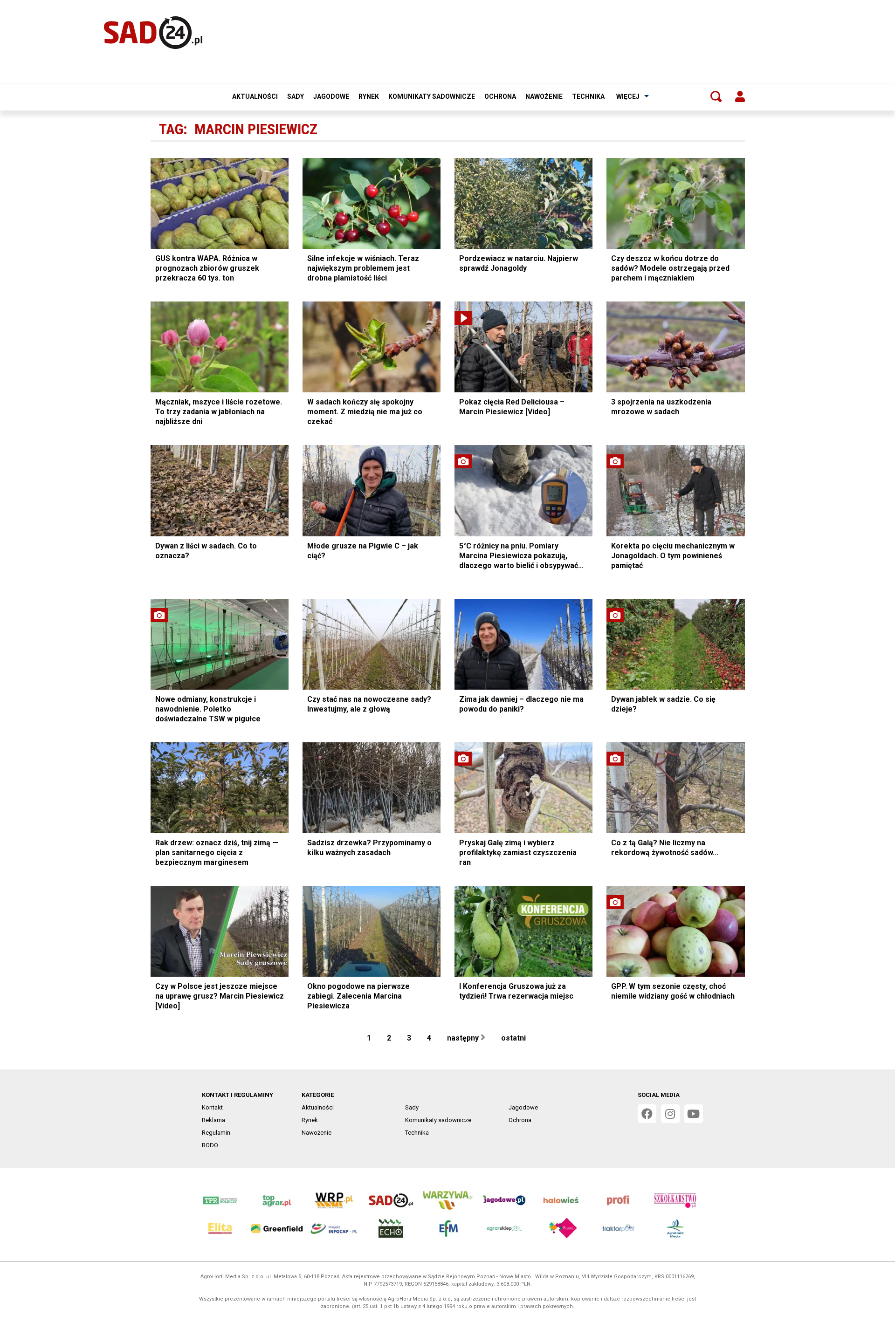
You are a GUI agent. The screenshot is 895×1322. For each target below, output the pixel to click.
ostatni (514, 1038)
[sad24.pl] (153, 32)
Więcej (628, 96)
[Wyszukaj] (716, 96)
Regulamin (216, 1132)
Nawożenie (544, 96)
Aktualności (255, 96)
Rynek (368, 96)
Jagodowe (331, 96)
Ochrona (500, 96)
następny (464, 1038)
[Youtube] (693, 1113)
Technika (588, 96)
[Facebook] (647, 1113)
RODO (210, 1145)
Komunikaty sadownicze (431, 96)
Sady (295, 96)
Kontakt (212, 1107)
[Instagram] (670, 1113)
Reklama (213, 1120)
